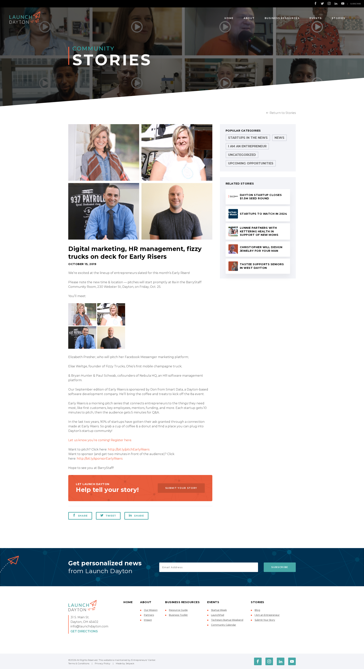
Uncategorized (242, 155)
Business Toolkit (178, 615)
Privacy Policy (102, 663)
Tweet (111, 515)
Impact (148, 620)
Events (316, 18)
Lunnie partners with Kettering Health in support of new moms (259, 231)
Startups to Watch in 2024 (263, 213)
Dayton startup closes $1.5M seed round (261, 196)
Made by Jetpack (125, 663)
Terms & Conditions (78, 663)
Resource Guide (178, 610)
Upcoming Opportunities (250, 163)
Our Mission (151, 610)
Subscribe (355, 3)
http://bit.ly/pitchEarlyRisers (128, 449)
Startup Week (219, 610)
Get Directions (84, 631)
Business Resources (282, 18)
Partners (149, 615)
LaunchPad (217, 615)
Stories (338, 18)
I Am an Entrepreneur (247, 146)
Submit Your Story (181, 488)
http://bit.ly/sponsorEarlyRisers (99, 458)
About (249, 18)
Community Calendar (223, 624)
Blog (257, 610)
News (279, 138)
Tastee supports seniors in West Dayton (262, 266)
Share (83, 515)
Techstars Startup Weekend (227, 620)
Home (229, 18)
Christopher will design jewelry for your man (261, 248)
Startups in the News (248, 138)
